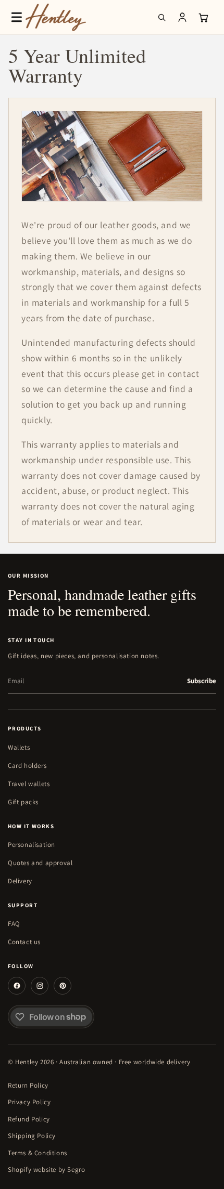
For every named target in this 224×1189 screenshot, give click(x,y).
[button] (16, 17)
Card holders (27, 765)
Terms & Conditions (37, 1152)
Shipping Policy (32, 1135)
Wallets (19, 747)
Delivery (20, 881)
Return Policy (28, 1085)
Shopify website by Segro (46, 1169)
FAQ (14, 923)
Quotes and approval (40, 862)
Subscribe (201, 680)
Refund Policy (29, 1119)
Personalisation (31, 844)
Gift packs (23, 802)
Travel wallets (28, 783)
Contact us (24, 941)
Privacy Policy (29, 1101)
